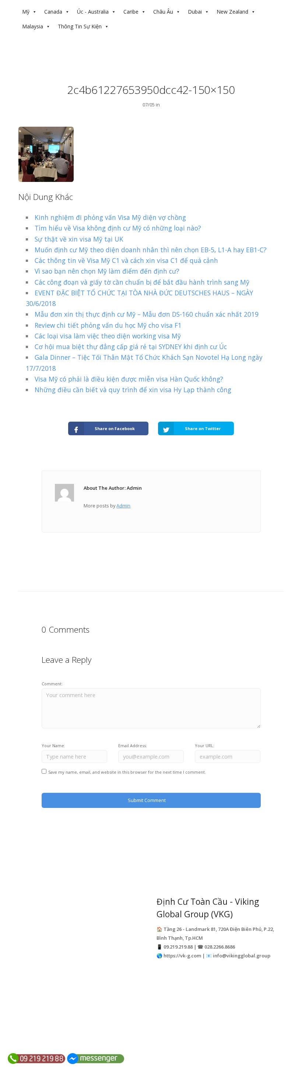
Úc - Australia (93, 11)
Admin (123, 505)
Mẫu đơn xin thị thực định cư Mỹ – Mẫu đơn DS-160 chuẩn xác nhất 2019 (147, 314)
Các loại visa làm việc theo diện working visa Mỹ (108, 335)
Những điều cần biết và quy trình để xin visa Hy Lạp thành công (133, 389)
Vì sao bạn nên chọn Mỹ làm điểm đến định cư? (107, 271)
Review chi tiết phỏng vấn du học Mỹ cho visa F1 (108, 325)
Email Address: (132, 745)
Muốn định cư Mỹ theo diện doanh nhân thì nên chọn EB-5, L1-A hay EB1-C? (151, 249)
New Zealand (232, 11)
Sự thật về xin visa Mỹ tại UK (79, 239)
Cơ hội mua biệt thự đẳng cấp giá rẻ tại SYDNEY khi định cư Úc (131, 346)
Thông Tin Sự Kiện (80, 26)
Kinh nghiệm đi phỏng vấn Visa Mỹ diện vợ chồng (110, 217)
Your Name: (53, 745)
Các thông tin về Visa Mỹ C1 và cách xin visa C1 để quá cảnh (126, 260)
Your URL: (204, 745)
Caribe (130, 11)
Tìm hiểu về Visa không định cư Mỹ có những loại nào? (118, 228)
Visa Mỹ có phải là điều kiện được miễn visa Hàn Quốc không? (129, 378)
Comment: (52, 683)
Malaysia (32, 26)
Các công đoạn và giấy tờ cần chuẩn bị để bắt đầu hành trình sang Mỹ (142, 282)
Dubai (195, 11)
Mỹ (25, 11)
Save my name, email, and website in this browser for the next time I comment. (127, 772)
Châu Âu (163, 11)
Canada (53, 11)
